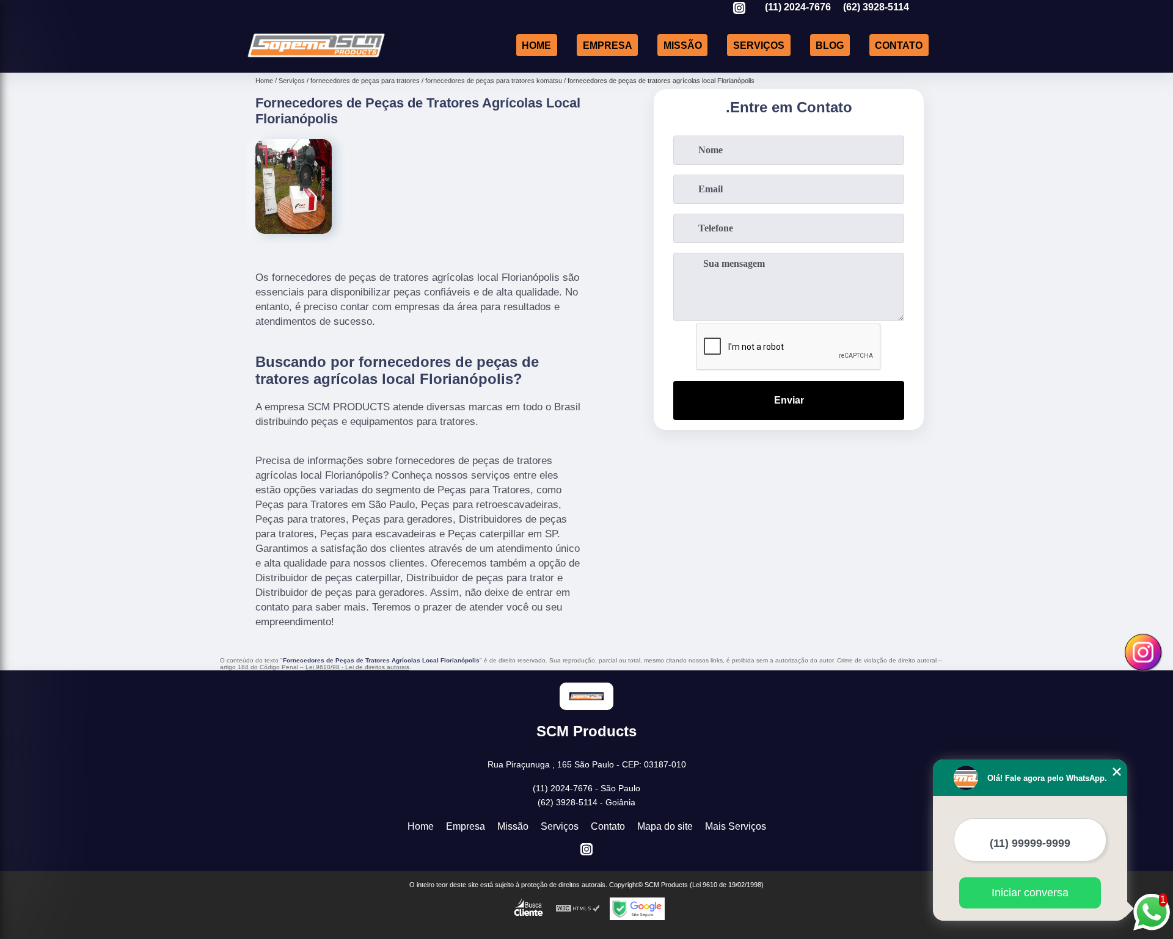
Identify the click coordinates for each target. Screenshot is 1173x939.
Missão (682, 45)
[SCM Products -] (316, 57)
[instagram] (739, 9)
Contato (899, 45)
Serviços (758, 45)
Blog (830, 45)
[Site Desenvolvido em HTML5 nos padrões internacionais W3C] (578, 908)
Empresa (607, 45)
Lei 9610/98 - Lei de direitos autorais (357, 667)
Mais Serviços (735, 826)
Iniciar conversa (1030, 892)
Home (536, 45)
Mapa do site (665, 826)
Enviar (789, 400)
